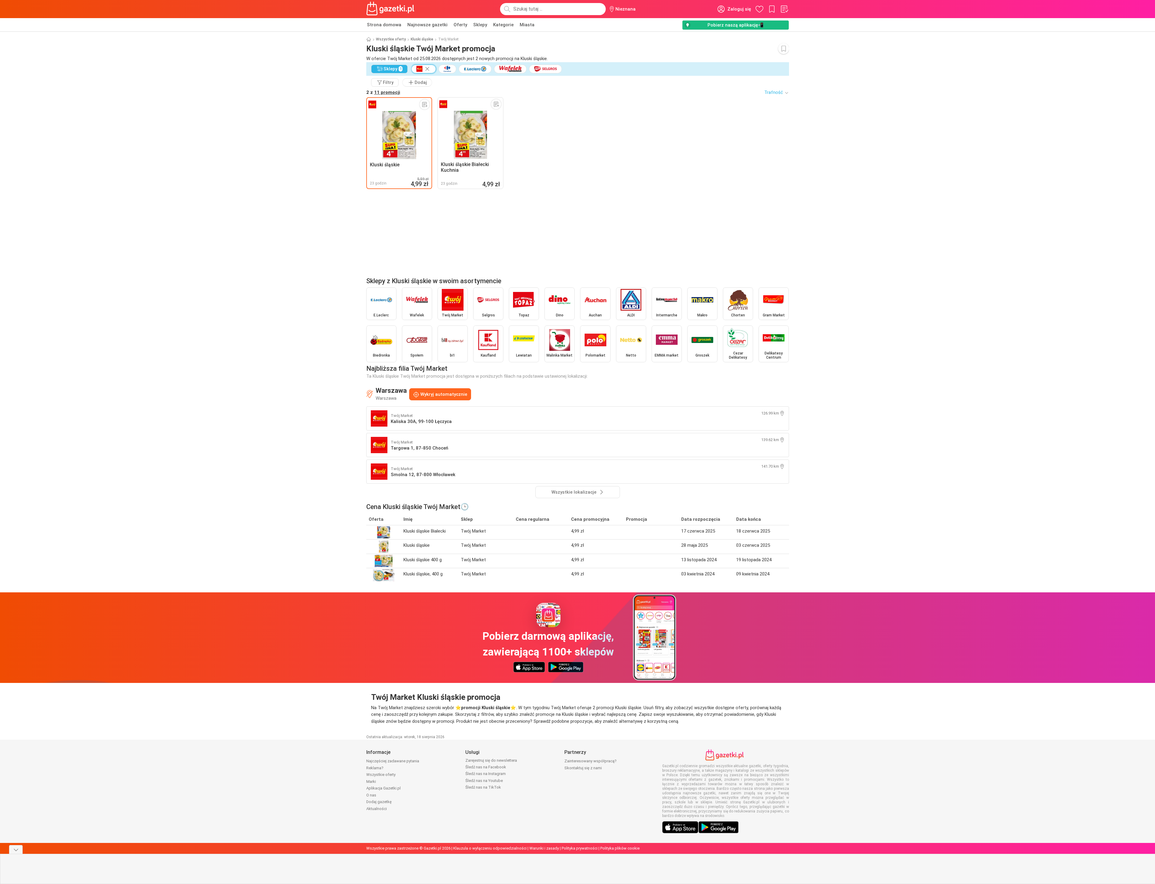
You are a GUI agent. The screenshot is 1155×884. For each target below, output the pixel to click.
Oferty (460, 24)
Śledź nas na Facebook (485, 767)
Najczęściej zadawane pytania (392, 761)
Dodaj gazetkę (379, 801)
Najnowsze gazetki (427, 24)
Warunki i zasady (544, 848)
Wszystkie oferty (391, 39)
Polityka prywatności (580, 848)
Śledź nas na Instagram (485, 773)
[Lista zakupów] (784, 9)
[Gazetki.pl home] (391, 9)
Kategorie (503, 24)
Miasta (527, 24)
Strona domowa (384, 24)
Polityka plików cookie (620, 848)
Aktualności (376, 808)
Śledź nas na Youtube (484, 780)
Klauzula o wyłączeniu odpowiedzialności (490, 848)
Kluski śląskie (422, 39)
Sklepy (480, 24)
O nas (371, 795)
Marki (371, 781)
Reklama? (374, 768)
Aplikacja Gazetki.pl (383, 788)
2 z (383, 92)
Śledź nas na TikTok (483, 787)
